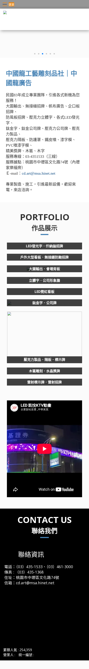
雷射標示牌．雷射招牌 (44, 382)
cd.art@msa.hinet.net (38, 173)
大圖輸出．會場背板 (44, 268)
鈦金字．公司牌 (44, 302)
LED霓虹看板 (44, 291)
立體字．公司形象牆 (44, 280)
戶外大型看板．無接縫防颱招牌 (44, 257)
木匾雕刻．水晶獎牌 (44, 371)
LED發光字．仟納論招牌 (44, 246)
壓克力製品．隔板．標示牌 (44, 359)
